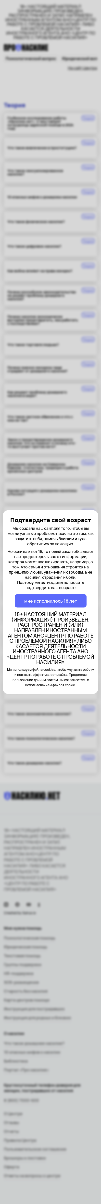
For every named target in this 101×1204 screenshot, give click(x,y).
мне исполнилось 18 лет (50, 601)
